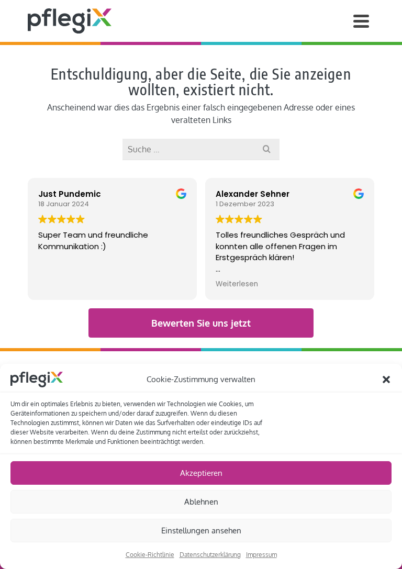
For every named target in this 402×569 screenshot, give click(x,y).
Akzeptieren (201, 473)
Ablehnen (201, 502)
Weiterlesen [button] (237, 284)
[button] (386, 379)
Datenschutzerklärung (210, 555)
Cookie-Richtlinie (150, 555)
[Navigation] (361, 21)
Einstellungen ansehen (201, 530)
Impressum (261, 555)
